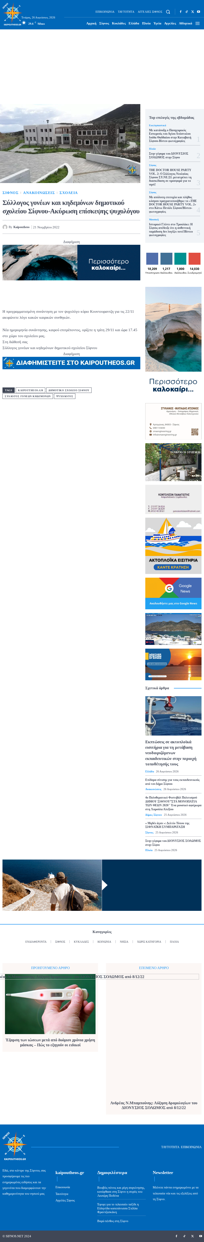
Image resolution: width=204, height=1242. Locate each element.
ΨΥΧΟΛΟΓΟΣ (64, 396)
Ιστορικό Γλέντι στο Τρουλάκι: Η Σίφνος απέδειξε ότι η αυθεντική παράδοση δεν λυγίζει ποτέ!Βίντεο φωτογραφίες (171, 230)
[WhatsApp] (112, 227)
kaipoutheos (21, 227)
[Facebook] (181, 12)
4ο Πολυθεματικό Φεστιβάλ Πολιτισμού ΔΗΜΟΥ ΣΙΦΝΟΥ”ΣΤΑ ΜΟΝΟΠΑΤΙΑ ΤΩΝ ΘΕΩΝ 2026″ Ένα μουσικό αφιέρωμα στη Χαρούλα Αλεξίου (173, 803)
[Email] (124, 227)
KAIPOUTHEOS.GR (30, 390)
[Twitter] (193, 12)
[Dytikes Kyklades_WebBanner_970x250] (71, 262)
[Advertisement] (102, 67)
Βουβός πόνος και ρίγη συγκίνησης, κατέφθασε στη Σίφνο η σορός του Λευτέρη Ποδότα (121, 1191)
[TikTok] (187, 12)
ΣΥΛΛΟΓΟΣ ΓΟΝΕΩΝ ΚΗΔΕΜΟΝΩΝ (28, 396)
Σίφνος (10, 193)
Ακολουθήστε (169, 254)
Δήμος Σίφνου (153, 814)
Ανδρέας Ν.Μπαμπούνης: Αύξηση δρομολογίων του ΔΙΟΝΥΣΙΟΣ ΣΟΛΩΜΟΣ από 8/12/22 (153, 1105)
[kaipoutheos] (5, 227)
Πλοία (152, 149)
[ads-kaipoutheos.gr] (71, 363)
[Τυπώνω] (135, 227)
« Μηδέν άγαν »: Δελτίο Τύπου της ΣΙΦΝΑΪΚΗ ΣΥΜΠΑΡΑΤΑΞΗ (167, 825)
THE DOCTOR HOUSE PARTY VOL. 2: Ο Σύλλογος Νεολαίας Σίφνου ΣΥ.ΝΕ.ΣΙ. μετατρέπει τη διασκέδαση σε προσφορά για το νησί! (170, 177)
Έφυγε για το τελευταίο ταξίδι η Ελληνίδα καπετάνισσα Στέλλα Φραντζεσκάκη (118, 1208)
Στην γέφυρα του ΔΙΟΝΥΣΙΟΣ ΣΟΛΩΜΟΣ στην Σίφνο (168, 155)
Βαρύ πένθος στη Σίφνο (112, 1221)
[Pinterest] (101, 227)
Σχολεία (68, 193)
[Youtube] (199, 12)
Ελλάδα (149, 771)
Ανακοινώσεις (39, 193)
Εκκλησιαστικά (157, 125)
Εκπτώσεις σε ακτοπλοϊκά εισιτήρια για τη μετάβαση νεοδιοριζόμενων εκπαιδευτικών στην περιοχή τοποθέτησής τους (171, 753)
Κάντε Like (152, 256)
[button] (168, 11)
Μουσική (154, 219)
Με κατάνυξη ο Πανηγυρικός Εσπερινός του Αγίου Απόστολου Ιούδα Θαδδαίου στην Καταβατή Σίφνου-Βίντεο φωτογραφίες (170, 135)
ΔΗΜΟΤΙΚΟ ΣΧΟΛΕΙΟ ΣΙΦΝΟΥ (69, 390)
